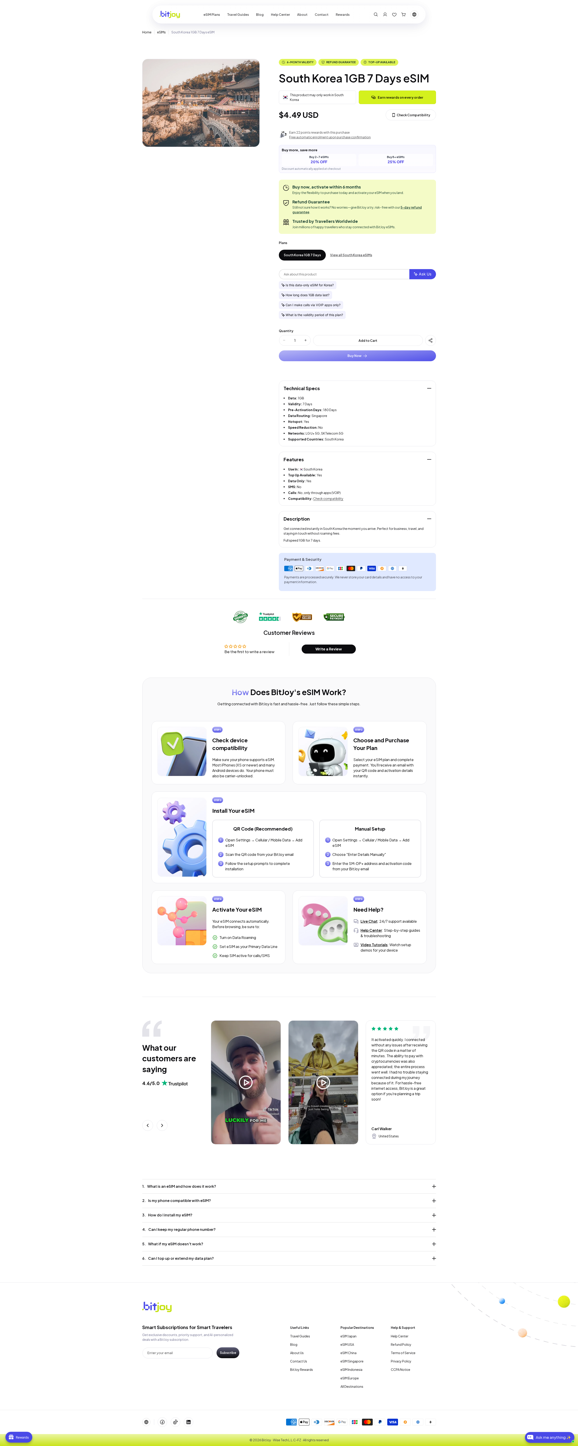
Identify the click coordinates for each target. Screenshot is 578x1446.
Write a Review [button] (328, 649)
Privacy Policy (401, 1361)
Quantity (286, 331)
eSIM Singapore (352, 1361)
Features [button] (294, 459)
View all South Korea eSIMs (351, 255)
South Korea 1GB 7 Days (302, 255)
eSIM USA (347, 1344)
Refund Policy (401, 1344)
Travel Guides (300, 1336)
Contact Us (298, 1361)
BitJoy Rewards (301, 1369)
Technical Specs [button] (302, 388)
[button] (375, 14)
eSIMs (161, 32)
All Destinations (351, 1386)
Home (146, 32)
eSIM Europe (349, 1378)
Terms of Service (403, 1353)
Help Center (399, 1336)
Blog (293, 1344)
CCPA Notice (400, 1369)
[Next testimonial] (162, 1125)
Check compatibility (328, 498)
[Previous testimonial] (147, 1125)
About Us (297, 1353)
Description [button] (297, 519)
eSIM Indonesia (351, 1369)
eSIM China (348, 1353)
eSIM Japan (348, 1336)
